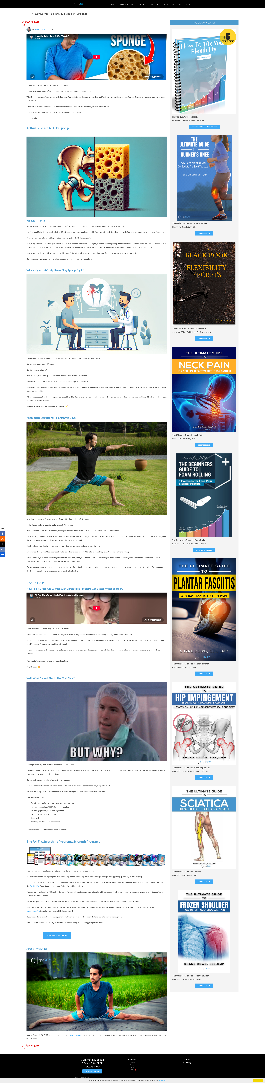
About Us (113, 4)
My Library (177, 4)
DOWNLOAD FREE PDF (204, 550)
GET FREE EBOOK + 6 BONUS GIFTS (204, 127)
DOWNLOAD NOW (92, 1071)
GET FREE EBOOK (204, 233)
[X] (2, 544)
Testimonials (163, 4)
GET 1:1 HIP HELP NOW (57, 935)
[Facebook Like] (2, 549)
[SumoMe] (2, 554)
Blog (151, 4)
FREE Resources (127, 4)
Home (103, 4)
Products (141, 4)
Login (187, 4)
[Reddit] (2, 539)
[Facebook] (2, 533)
